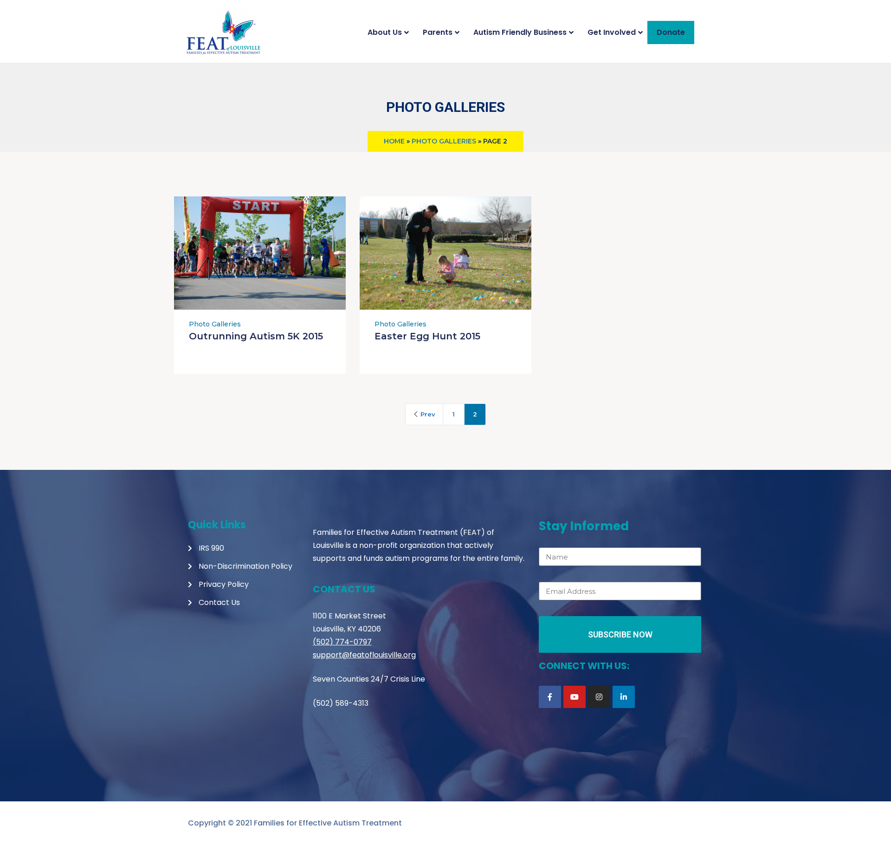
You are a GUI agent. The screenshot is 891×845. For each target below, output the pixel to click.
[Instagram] (599, 697)
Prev (427, 414)
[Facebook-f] (550, 697)
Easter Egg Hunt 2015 (427, 336)
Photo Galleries (444, 141)
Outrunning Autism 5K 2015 (256, 336)
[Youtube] (574, 697)
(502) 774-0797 (342, 642)
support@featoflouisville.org (364, 655)
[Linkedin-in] (624, 697)
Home (394, 141)
